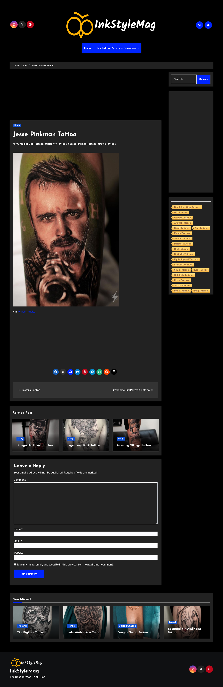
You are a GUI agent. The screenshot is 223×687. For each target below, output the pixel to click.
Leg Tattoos (201, 269)
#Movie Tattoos (107, 144)
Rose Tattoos (181, 280)
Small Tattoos (181, 228)
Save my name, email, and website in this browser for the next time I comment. (65, 564)
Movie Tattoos (182, 233)
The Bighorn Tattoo (31, 632)
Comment (21, 479)
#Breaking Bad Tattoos (29, 144)
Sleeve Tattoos (182, 238)
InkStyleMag (24, 671)
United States (127, 626)
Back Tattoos (181, 290)
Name (18, 529)
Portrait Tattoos (182, 243)
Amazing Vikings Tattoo (134, 445)
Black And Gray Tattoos (187, 207)
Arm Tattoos (201, 228)
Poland (22, 626)
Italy (17, 125)
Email (18, 540)
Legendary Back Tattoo (83, 445)
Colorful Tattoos (183, 264)
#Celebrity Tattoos (56, 144)
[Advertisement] (86, 96)
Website (18, 552)
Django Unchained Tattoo (34, 445)
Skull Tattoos (181, 269)
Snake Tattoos (182, 285)
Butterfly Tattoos (183, 254)
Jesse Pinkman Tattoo (44, 134)
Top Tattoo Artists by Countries (116, 48)
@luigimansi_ (26, 311)
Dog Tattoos (201, 290)
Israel (72, 626)
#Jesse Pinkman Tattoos (82, 144)
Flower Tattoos (182, 217)
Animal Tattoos (182, 222)
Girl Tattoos (180, 212)
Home (88, 48)
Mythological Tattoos (186, 259)
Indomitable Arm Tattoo (84, 632)
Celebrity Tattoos (183, 275)
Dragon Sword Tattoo (133, 632)
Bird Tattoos (181, 249)
